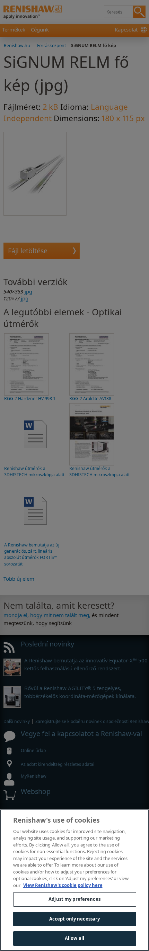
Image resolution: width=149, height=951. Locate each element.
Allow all (74, 938)
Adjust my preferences (74, 899)
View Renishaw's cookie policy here (63, 885)
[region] (74, 880)
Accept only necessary (74, 919)
